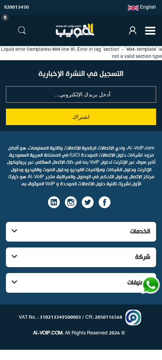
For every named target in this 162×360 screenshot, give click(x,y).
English (147, 7)
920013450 (16, 7)
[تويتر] (88, 202)
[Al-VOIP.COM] (75, 30)
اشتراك (81, 117)
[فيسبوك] (104, 202)
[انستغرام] (71, 202)
